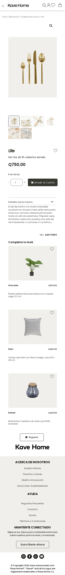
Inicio (4, 17)
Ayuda (32, 515)
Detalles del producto (20, 202)
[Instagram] (23, 556)
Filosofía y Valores (32, 474)
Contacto (32, 509)
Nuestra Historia (32, 468)
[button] (51, 26)
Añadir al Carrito (44, 182)
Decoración (14, 17)
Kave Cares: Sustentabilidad (32, 485)
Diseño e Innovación (32, 480)
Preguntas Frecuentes (32, 503)
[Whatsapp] (35, 556)
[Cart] (60, 4)
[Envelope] (41, 556)
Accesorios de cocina (30, 17)
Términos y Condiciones (32, 521)
